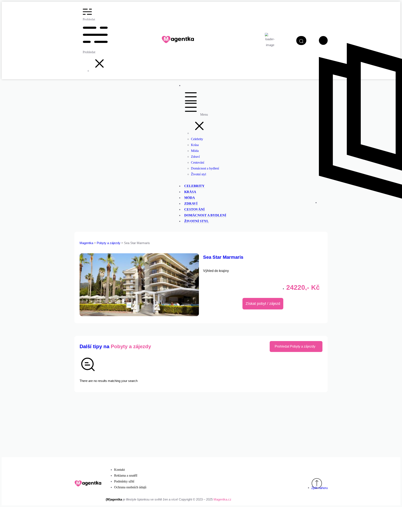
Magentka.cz (222, 499)
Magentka (86, 243)
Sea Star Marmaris (223, 257)
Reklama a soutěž (125, 475)
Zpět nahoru (319, 488)
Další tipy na (115, 346)
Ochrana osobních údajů (130, 487)
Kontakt (119, 469)
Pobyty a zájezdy (109, 243)
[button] (99, 70)
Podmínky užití (124, 481)
